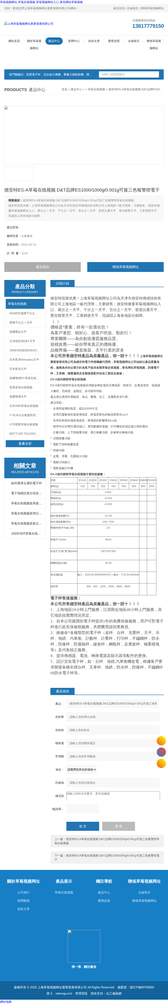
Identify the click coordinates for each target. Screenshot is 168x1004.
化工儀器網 (113, 993)
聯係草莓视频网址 (152, 8)
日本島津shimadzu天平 (24, 359)
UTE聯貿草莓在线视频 (23, 424)
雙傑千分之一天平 (20, 322)
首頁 (64, 89)
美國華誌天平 (18, 331)
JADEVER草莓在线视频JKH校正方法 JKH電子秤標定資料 (27, 533)
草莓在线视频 (96, 89)
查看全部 (25, 443)
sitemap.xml (64, 993)
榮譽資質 (114, 41)
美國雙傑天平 (18, 396)
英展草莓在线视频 (20, 387)
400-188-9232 (161, 752)
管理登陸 (81, 993)
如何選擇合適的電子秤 (26, 483)
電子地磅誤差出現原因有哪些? (27, 493)
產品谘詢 (42, 267)
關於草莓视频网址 (34, 42)
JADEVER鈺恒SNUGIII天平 (26, 350)
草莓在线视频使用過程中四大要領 (27, 503)
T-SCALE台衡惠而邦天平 (25, 415)
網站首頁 (14, 41)
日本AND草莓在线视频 (23, 405)
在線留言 (132, 8)
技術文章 (94, 41)
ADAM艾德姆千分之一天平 (26, 313)
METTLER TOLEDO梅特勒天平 (26, 433)
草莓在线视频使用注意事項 (27, 513)
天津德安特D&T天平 (22, 341)
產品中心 (54, 41)
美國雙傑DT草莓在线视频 (25, 378)
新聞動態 (23, 900)
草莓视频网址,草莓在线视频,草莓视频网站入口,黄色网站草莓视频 (41, 2)
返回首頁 (119, 8)
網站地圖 (5, 1001)
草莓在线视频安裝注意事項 (27, 523)
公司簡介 (23, 892)
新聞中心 (74, 41)
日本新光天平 (18, 368)
